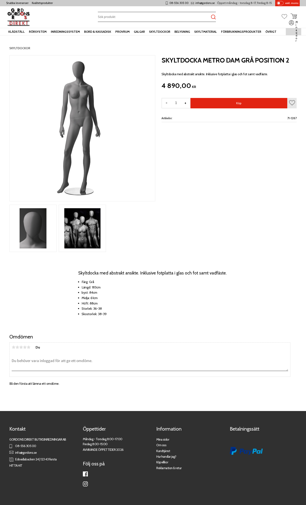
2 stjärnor (17, 347)
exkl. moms (291, 3)
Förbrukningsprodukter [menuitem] (241, 32)
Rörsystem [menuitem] (38, 32)
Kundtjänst (163, 451)
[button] (286, 17)
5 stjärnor (28, 347)
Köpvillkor (162, 462)
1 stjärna (13, 347)
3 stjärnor (21, 347)
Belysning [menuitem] (182, 32)
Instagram (85, 483)
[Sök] (213, 17)
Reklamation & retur (169, 468)
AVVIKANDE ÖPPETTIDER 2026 (103, 450)
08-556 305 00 (179, 3)
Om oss (161, 445)
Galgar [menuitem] (139, 32)
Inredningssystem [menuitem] (65, 32)
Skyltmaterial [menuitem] (205, 32)
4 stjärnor (25, 347)
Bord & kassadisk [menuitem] (97, 32)
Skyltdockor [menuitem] (159, 32)
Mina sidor (162, 439)
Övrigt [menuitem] (270, 32)
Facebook (85, 473)
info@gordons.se (205, 3)
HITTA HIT (15, 465)
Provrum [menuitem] (122, 32)
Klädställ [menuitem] (16, 32)
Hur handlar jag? (166, 457)
